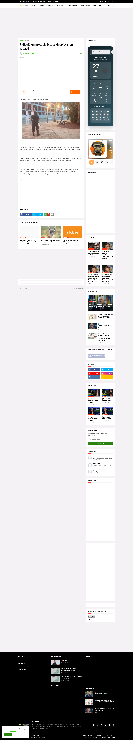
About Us (90, 735)
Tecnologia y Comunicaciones (33, 735)
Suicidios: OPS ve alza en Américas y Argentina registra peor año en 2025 (29, 242)
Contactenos (41, 1)
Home (84, 735)
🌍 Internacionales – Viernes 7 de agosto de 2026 (104, 325)
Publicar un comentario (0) (51, 282)
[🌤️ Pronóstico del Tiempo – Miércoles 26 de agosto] (55, 671)
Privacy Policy (100, 735)
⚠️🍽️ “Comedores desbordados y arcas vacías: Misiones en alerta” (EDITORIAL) (107, 278)
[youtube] (105, 1)
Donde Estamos (72, 5)
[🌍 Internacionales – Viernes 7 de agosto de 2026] (92, 326)
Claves (50, 5)
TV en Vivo (48, 1)
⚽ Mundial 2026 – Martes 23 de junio (107, 418)
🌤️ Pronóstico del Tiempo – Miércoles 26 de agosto (69, 669)
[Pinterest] (48, 214)
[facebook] (100, 1)
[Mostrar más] (55, 214)
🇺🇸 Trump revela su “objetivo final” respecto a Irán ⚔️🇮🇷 (105, 692)
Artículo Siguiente (78, 288)
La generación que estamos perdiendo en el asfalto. (93, 253)
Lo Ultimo (41, 5)
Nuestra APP (56, 1)
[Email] (52, 214)
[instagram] (108, 1)
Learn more (13, 731)
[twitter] (102, 1)
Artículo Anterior (23, 288)
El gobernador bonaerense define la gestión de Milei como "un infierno (72, 242)
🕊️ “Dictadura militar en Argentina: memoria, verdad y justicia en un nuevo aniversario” (107, 256)
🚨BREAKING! (65, 660)
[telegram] (109, 725)
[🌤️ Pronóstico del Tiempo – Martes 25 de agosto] (55, 679)
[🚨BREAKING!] (55, 662)
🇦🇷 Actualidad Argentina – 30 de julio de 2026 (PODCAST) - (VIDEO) (105, 316)
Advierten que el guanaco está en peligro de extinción (50, 241)
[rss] (112, 1)
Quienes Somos (26, 1)
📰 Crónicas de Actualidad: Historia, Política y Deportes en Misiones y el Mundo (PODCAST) (104, 337)
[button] (109, 5)
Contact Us (109, 735)
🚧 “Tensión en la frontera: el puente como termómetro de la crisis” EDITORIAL (93, 278)
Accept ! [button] (7, 735)
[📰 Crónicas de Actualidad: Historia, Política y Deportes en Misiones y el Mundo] (92, 336)
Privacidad (34, 1)
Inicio (19, 1)
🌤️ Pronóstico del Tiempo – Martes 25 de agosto (71, 677)
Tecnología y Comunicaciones (36, 737)
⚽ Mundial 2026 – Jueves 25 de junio (107, 399)
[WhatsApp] (45, 214)
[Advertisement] (66, 23)
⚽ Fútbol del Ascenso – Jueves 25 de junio (93, 400)
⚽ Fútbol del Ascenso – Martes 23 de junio (93, 418)
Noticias (60, 5)
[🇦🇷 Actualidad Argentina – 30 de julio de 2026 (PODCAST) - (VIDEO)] (92, 317)
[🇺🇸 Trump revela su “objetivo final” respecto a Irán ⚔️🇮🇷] (89, 694)
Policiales (26, 40)
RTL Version (111, 737)
